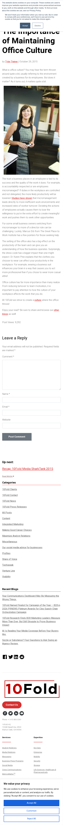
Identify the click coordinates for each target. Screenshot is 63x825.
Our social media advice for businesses (22, 547)
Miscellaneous (9, 542)
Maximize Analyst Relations (16, 536)
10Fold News (9, 501)
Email (5, 407)
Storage (37, 765)
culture (37, 300)
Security (37, 761)
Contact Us (12, 705)
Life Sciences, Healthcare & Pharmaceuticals (45, 771)
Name (6, 394)
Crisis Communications (11, 769)
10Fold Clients (9, 489)
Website (6, 420)
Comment (8, 356)
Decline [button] (38, 25)
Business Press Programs (12, 761)
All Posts (7, 512)
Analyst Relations (9, 747)
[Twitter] (10, 713)
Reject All (31, 818)
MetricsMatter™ (8, 774)
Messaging (6, 756)
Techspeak (7, 565)
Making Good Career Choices (17, 530)
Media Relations (8, 752)
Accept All (31, 802)
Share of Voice (9, 559)
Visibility (6, 576)
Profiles (6, 553)
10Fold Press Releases (14, 507)
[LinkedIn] (16, 713)
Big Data (37, 747)
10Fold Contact (10, 495)
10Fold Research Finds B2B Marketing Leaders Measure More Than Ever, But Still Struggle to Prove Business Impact (31, 621)
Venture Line (8, 571)
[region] (31, 802)
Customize (31, 810)
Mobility (37, 756)
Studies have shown (22, 198)
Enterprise (38, 752)
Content (6, 518)
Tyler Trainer (11, 61)
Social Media (7, 765)
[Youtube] (21, 713)
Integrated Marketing (12, 524)
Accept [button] (25, 25)
